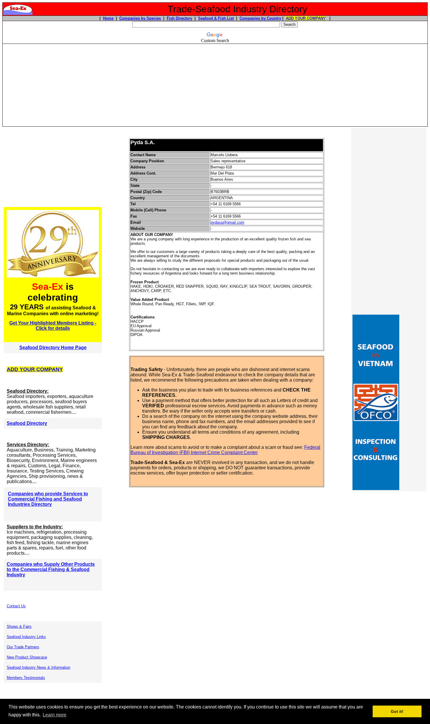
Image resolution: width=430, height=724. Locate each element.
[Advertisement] (215, 85)
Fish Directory (179, 18)
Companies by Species (140, 18)
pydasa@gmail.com (227, 222)
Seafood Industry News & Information (38, 667)
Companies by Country (260, 18)
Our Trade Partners (23, 647)
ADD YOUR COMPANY (306, 18)
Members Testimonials (26, 677)
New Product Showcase (27, 657)
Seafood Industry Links (26, 637)
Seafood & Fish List (216, 18)
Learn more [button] (54, 714)
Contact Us (16, 606)
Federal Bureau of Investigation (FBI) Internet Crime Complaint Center (225, 450)
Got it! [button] (397, 711)
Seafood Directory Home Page (53, 347)
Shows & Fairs (19, 626)
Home (108, 18)
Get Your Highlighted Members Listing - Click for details (52, 325)
